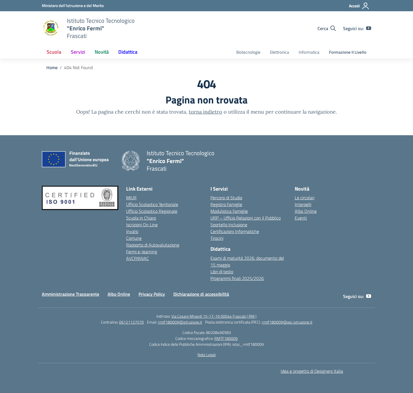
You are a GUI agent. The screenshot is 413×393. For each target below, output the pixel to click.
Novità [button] (102, 52)
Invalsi (132, 231)
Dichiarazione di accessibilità (201, 294)
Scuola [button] (54, 52)
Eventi (301, 217)
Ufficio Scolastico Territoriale (152, 204)
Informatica (309, 52)
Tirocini (216, 238)
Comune (134, 238)
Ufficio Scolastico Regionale (151, 211)
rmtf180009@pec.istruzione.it (287, 322)
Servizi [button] (78, 52)
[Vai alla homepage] (51, 28)
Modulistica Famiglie (229, 211)
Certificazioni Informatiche (234, 231)
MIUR (131, 197)
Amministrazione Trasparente (70, 294)
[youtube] (368, 28)
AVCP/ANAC (137, 258)
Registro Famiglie (226, 204)
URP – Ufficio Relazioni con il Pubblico (245, 217)
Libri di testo (221, 271)
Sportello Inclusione (228, 224)
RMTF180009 (226, 338)
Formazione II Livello (347, 52)
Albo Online (306, 211)
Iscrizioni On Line (142, 224)
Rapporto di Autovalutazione (152, 244)
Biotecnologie (248, 52)
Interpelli (303, 204)
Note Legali (207, 355)
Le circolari (304, 197)
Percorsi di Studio (226, 197)
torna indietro (205, 112)
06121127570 (131, 322)
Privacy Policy (152, 294)
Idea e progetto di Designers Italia (312, 371)
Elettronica (279, 52)
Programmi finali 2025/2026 (237, 278)
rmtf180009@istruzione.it (180, 322)
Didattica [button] (127, 52)
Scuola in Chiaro (141, 217)
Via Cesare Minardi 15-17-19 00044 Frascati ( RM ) (214, 316)
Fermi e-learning (141, 251)
